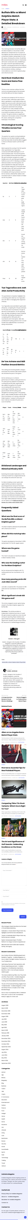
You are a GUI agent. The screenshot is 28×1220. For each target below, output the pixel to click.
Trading (4, 1160)
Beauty (3, 1077)
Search (23, 916)
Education (4, 1100)
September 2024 (6, 1046)
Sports (7, 8)
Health (3, 1119)
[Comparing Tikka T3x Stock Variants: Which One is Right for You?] (14, 789)
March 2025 (5, 1030)
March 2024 (5, 1060)
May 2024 (4, 1058)
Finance (4, 1108)
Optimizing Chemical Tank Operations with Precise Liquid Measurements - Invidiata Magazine (13, 966)
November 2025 (6, 1013)
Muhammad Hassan (6, 777)
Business (4, 1086)
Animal (3, 1072)
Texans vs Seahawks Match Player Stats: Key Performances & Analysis (14, 936)
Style (3, 1155)
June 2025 (4, 1022)
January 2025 (5, 1035)
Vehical (4, 1166)
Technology (5, 1157)
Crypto (3, 1094)
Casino (3, 1088)
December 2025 (6, 1011)
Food (3, 1111)
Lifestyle (4, 1130)
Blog (3, 1083)
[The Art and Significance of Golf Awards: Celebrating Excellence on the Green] (14, 827)
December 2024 (6, 1038)
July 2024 (4, 1052)
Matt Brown (4, 816)
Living (3, 1133)
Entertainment (5, 1102)
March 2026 (5, 1008)
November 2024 (6, 1041)
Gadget (4, 1113)
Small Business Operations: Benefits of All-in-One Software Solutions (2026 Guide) (13, 970)
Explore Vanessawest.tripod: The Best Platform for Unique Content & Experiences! (13, 941)
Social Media (5, 1149)
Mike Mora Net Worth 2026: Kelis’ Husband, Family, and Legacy (13, 945)
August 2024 (5, 1049)
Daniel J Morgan (7, 27)
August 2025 (5, 1016)
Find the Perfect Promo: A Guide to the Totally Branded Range (14, 987)
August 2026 (5, 1005)
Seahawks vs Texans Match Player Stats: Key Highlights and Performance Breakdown (14, 931)
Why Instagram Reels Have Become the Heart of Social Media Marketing (14, 927)
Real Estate (5, 1138)
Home (3, 8)
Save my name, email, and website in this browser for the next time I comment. (13, 904)
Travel (3, 1163)
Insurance (4, 1124)
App (3, 1075)
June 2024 (4, 1055)
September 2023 (6, 1063)
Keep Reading (21, 742)
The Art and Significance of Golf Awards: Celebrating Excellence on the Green (13, 844)
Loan (3, 1135)
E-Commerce (5, 1097)
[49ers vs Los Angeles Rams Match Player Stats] (14, 718)
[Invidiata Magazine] (5, 5)
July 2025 (4, 1019)
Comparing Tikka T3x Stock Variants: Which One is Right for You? (13, 806)
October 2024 (5, 1044)
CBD (3, 1091)
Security (4, 1144)
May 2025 (4, 1024)
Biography (4, 1080)
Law (3, 1127)
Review (3, 1141)
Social (3, 1146)
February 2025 (5, 1033)
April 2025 (4, 1027)
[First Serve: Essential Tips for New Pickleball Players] (14, 753)
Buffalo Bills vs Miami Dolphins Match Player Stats (13, 662)
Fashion (4, 1105)
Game (3, 1116)
